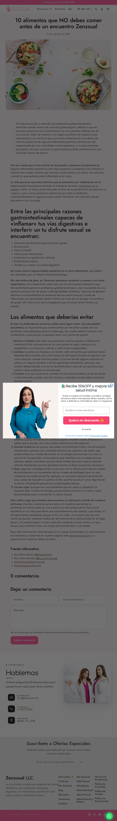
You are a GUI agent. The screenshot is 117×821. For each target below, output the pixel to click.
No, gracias (86, 429)
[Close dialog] (111, 385)
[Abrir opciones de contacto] (109, 816)
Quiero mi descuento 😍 (86, 420)
